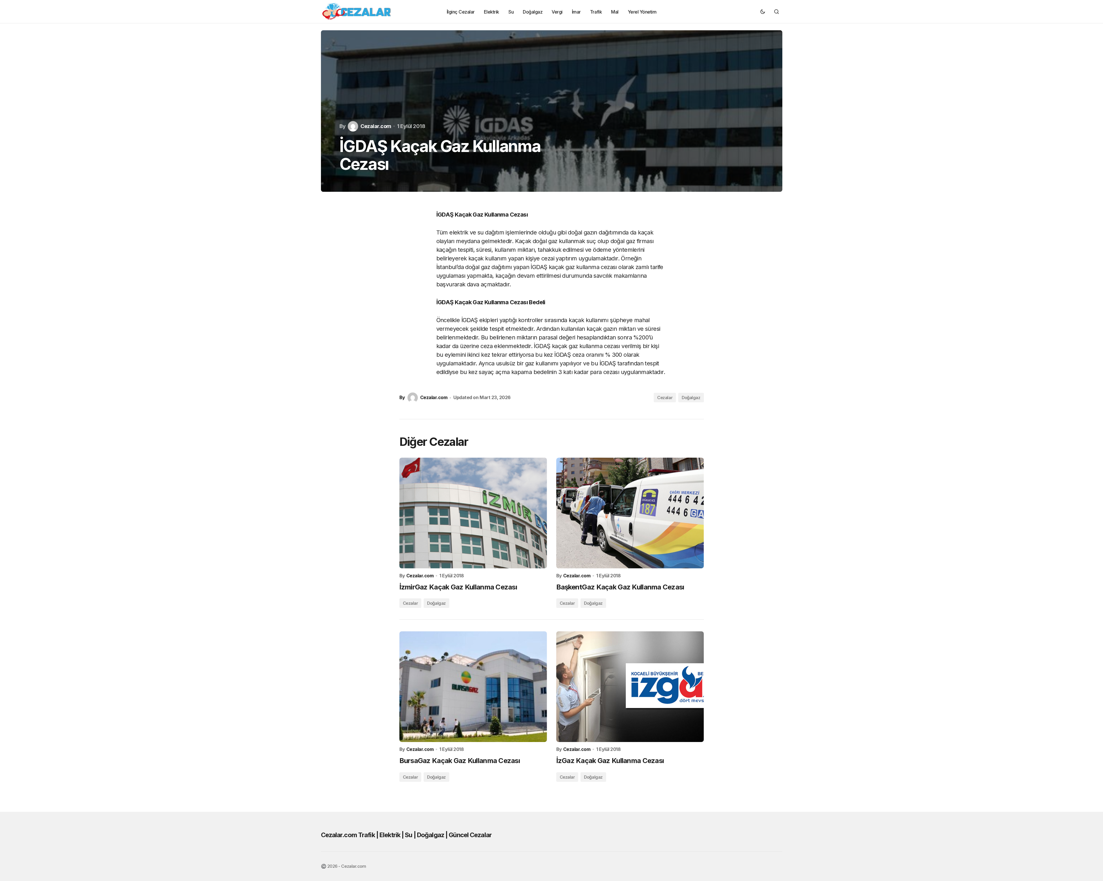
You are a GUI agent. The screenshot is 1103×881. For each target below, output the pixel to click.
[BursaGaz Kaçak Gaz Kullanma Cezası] (473, 686)
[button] (762, 11)
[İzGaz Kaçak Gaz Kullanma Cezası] (630, 686)
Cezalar (664, 397)
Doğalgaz (691, 397)
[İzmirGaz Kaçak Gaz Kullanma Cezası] (473, 513)
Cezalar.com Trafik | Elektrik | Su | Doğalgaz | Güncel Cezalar (406, 835)
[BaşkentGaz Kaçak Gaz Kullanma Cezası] (630, 513)
